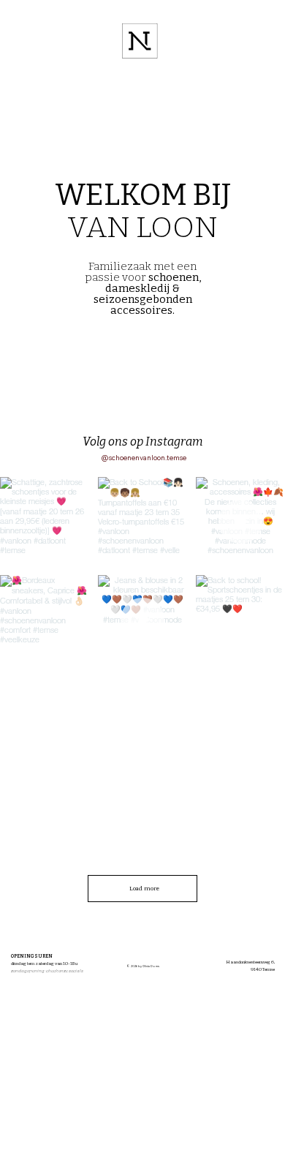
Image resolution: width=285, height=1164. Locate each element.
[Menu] (141, 40)
